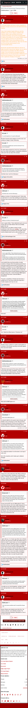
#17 (26, 483)
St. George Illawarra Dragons (7, 661)
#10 (26, 317)
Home (6, 639)
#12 (26, 351)
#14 (26, 405)
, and (9, 236)
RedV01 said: (5, 525)
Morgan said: (5, 492)
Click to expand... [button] (14, 310)
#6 (26, 181)
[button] (2, 2)
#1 (26, 16)
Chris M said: (5, 414)
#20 (26, 593)
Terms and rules (12, 636)
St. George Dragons (5, 671)
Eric (18, 229)
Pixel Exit (7, 706)
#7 (26, 208)
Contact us (4, 636)
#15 (26, 431)
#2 (26, 65)
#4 (26, 123)
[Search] (26, 2)
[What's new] (23, 2)
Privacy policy (21, 636)
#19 (26, 568)
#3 (26, 90)
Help (2, 639)
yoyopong (25, 687)
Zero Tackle (3, 663)
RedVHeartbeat (5, 10)
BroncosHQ (3, 666)
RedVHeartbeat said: (7, 100)
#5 (26, 156)
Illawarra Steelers (4, 673)
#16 (26, 465)
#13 (26, 377)
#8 (26, 241)
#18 (26, 516)
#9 (26, 289)
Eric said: (4, 133)
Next (15, 13)
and (8, 177)
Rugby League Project (5, 668)
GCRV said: (4, 190)
